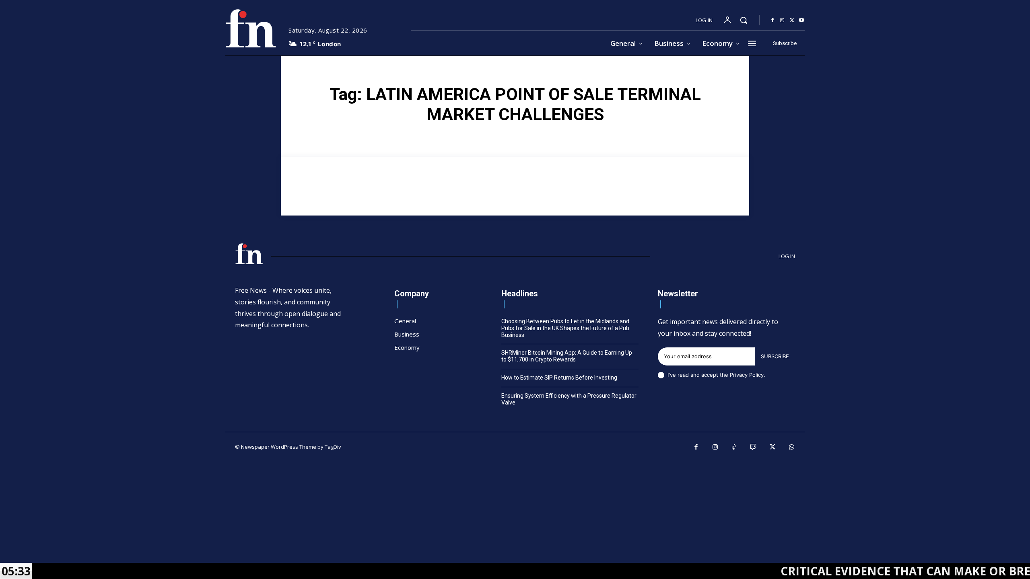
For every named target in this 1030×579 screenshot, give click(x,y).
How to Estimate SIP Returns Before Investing (559, 377)
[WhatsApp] (791, 447)
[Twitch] (753, 447)
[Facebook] (772, 20)
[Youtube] (801, 20)
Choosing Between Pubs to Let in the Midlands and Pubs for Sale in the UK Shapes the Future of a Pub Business (565, 328)
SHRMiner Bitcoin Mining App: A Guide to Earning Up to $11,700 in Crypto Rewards (566, 356)
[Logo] (250, 28)
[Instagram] (782, 20)
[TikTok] (734, 447)
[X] (792, 20)
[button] (743, 20)
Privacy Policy (747, 375)
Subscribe (775, 356)
